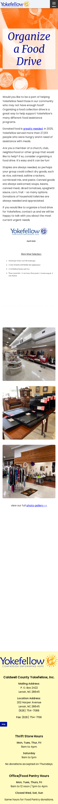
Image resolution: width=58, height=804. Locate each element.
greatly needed (33, 129)
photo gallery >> (36, 505)
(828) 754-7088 (29, 710)
